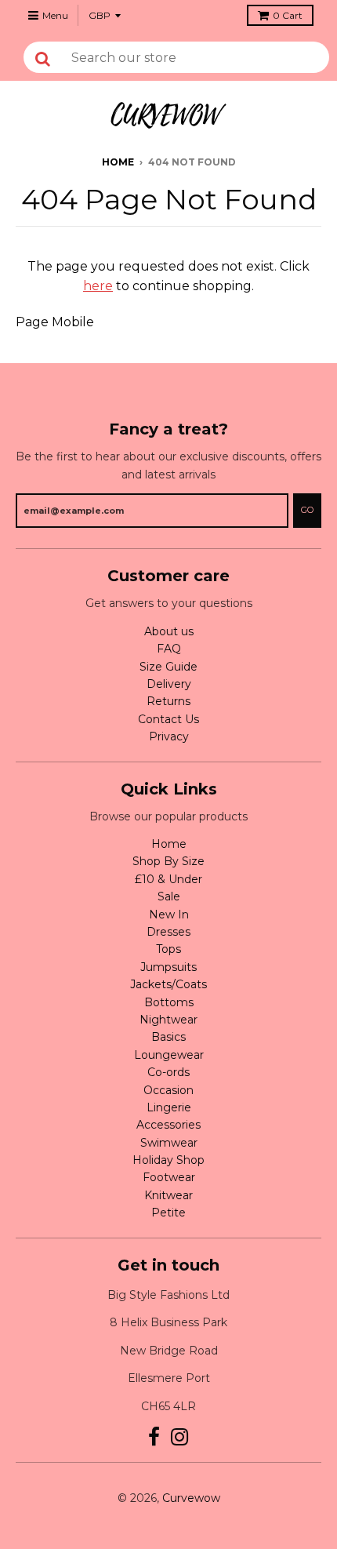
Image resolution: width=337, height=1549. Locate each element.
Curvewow (191, 1498)
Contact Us (168, 719)
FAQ (169, 649)
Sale (169, 896)
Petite (168, 1212)
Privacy (169, 736)
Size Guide (168, 667)
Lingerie (169, 1107)
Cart (288, 15)
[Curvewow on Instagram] (180, 1437)
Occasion (168, 1090)
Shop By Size (168, 861)
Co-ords (168, 1072)
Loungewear (169, 1055)
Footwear (169, 1177)
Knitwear (168, 1195)
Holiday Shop (168, 1160)
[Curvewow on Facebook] (154, 1437)
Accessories (168, 1125)
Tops (168, 949)
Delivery (169, 684)
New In (169, 914)
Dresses (168, 932)
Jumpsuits (168, 967)
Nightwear (168, 1020)
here (98, 285)
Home (118, 162)
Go (307, 509)
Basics (168, 1037)
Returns (168, 701)
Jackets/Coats (168, 984)
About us (169, 631)
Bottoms (169, 1002)
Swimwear (168, 1143)
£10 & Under (168, 879)
